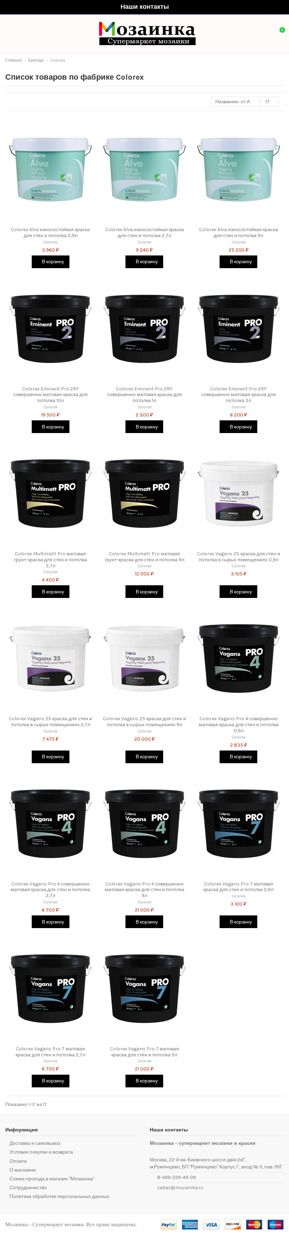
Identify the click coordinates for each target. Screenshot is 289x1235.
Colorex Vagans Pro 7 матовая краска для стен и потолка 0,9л (238, 887)
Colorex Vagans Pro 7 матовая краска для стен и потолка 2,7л (50, 1052)
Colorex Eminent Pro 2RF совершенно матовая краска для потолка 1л (144, 395)
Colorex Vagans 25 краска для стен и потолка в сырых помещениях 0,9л (238, 557)
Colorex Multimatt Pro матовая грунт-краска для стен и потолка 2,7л (50, 560)
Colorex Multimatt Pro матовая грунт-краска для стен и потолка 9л (144, 557)
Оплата (18, 1161)
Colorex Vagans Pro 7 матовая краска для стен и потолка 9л (144, 1052)
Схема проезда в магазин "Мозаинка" (52, 1179)
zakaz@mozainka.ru (180, 1188)
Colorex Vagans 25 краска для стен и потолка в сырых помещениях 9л (144, 722)
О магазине (23, 1170)
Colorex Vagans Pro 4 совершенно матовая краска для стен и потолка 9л (144, 890)
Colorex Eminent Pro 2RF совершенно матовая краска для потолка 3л (238, 395)
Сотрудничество (28, 1188)
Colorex (50, 242)
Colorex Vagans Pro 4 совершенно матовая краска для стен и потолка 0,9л (238, 725)
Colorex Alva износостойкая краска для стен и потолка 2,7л (144, 233)
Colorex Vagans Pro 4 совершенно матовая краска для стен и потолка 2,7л (50, 890)
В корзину (52, 262)
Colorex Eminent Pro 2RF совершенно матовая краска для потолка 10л (50, 395)
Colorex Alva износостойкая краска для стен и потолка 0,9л (50, 233)
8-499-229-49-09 (176, 1177)
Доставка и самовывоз (35, 1143)
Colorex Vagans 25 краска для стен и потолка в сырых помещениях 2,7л (50, 722)
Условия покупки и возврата (41, 1152)
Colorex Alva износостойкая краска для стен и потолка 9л (238, 233)
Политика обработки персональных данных (59, 1196)
